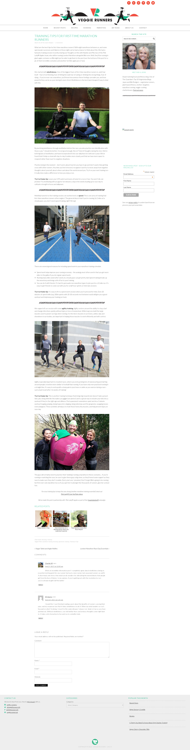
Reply (41, 584)
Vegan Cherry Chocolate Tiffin (139, 729)
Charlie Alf (49, 563)
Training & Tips (74, 541)
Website (37, 677)
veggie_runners (12, 705)
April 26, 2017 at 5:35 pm (54, 600)
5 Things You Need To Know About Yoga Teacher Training (148, 723)
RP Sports (48, 597)
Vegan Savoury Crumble (137, 709)
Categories (70, 702)
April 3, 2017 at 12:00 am (54, 566)
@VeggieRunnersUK (13, 707)
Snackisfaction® (93, 500)
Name (37, 660)
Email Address (138, 174)
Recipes (131, 716)
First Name (127, 181)
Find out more (138, 90)
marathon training (47, 541)
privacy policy (133, 202)
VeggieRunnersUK (12, 710)
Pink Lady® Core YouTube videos (72, 494)
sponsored (61, 541)
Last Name (127, 187)
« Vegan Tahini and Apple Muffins (46, 549)
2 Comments (59, 42)
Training (49, 539)
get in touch (31, 702)
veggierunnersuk (12, 712)
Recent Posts (133, 703)
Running (44, 539)
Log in (109, 747)
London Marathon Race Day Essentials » (94, 549)
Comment (38, 641)
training (67, 541)
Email (37, 669)
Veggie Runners (95, 15)
